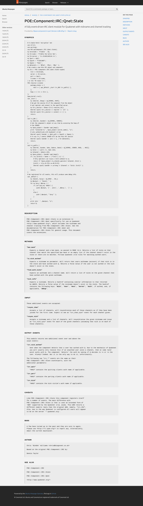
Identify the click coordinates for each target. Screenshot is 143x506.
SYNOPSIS (126, 18)
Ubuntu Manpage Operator (34, 493)
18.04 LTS (5, 37)
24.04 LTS (5, 47)
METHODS (126, 25)
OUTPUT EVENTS (128, 31)
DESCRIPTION (127, 21)
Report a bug (72, 31)
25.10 (4, 50)
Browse (55, 2)
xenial (27, 15)
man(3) (34, 15)
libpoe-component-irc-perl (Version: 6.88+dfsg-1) (49, 31)
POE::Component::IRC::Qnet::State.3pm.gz (55, 15)
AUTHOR (126, 41)
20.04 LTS (5, 40)
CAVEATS (126, 34)
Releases (63, 2)
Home (4, 15)
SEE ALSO (126, 44)
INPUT (125, 28)
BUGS (125, 38)
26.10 (4, 56)
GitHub (53, 493)
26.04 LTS (5, 53)
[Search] (116, 9)
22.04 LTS (5, 43)
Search (47, 2)
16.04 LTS (5, 34)
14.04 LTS (5, 30)
